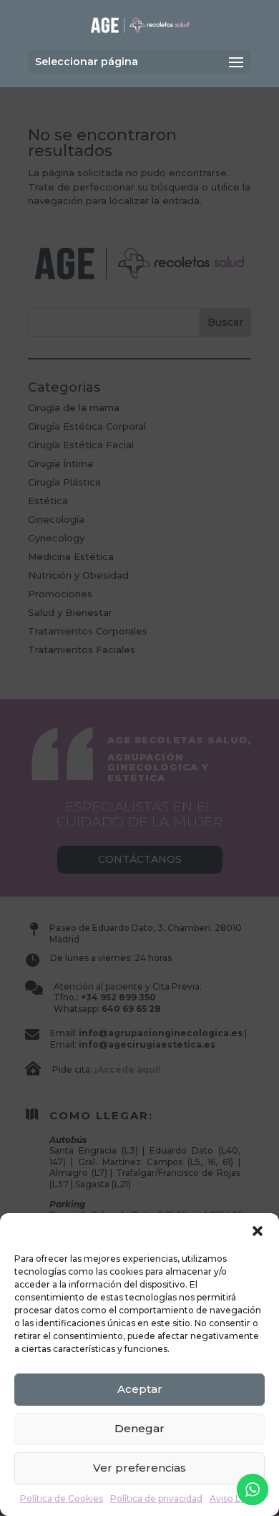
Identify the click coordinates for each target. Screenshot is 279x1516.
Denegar (139, 1428)
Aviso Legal (235, 1498)
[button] (257, 1231)
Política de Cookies (61, 1498)
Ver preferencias (139, 1467)
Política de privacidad (156, 1498)
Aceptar (139, 1389)
